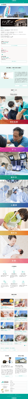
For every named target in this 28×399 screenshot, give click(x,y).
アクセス (16, 2)
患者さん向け (22, 309)
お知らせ (19, 309)
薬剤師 (26, 320)
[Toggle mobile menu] (26, 4)
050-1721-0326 (6, 57)
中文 (20, 2)
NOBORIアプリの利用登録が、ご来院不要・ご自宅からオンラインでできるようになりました (13, 34)
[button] (18, 381)
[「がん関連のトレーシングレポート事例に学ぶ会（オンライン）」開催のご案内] (7, 313)
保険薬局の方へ (20, 320)
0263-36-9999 (5, 51)
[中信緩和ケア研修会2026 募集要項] (7, 325)
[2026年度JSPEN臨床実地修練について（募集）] (7, 338)
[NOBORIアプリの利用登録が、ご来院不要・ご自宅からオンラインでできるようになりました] (21, 326)
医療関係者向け (23, 320)
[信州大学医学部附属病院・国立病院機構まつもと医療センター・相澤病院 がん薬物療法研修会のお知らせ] (21, 313)
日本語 (23, 2)
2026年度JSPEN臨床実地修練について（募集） (7, 36)
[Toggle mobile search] (25, 4)
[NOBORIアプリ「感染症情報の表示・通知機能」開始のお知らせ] (21, 303)
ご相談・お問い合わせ (11, 2)
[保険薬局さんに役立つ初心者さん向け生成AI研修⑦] (7, 302)
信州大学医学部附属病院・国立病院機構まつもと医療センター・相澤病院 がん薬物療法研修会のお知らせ (21, 319)
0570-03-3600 (6, 2)
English (18, 2)
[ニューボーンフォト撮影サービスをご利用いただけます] (21, 338)
